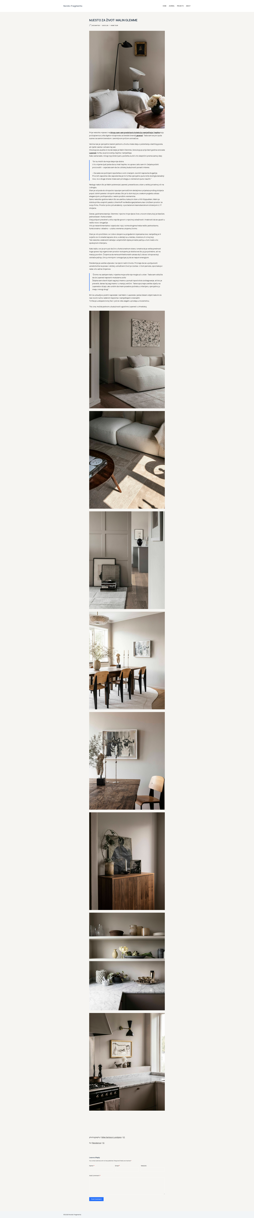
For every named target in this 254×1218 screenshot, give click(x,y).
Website (144, 1166)
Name (91, 1166)
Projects (180, 6)
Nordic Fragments (73, 6)
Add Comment (94, 1175)
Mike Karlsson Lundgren (112, 1137)
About (188, 6)
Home (164, 6)
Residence (96, 1143)
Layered (92, 153)
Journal (172, 6)
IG (124, 1137)
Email (117, 1166)
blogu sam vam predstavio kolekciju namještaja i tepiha (135, 132)
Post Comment (96, 1199)
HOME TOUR (114, 25)
